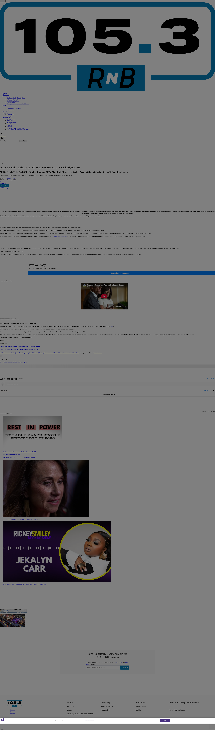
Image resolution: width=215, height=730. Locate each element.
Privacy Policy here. (89, 720)
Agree (165, 720)
